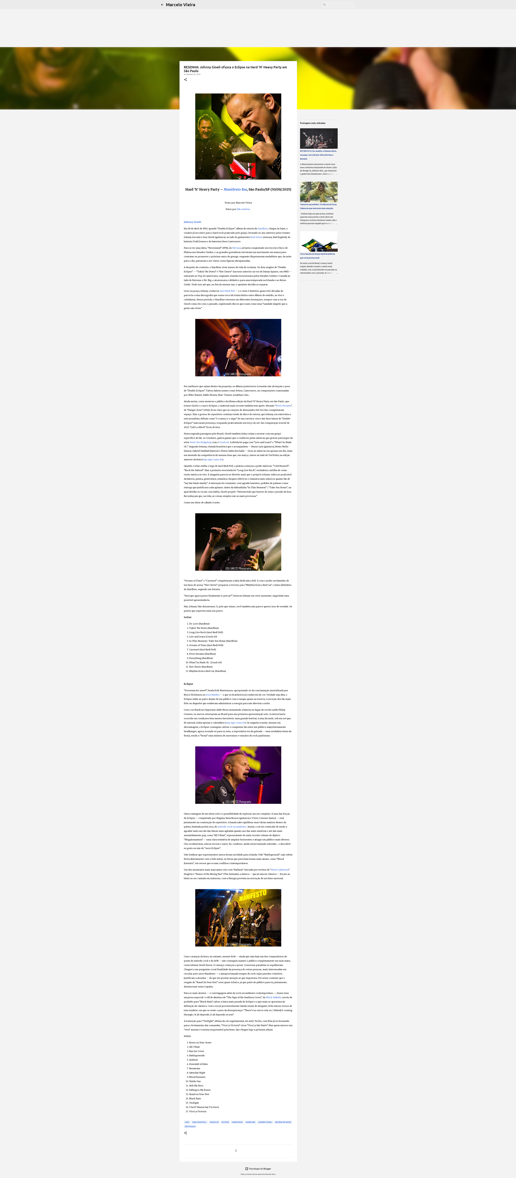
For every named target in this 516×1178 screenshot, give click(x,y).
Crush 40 (224, 442)
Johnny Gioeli (192, 222)
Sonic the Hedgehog (201, 442)
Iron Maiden (212, 694)
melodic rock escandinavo (232, 826)
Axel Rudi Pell (227, 291)
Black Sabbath (273, 997)
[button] (185, 80)
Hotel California (280, 869)
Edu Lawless (243, 209)
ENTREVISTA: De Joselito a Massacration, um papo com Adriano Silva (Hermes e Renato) (318, 155)
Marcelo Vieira (180, 4)
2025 (187, 1122)
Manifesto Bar (235, 189)
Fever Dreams (283, 405)
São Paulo (190, 1126)
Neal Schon (256, 237)
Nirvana (236, 248)
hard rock (237, 1122)
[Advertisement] (258, 19)
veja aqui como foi (212, 459)
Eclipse (225, 1122)
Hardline (263, 228)
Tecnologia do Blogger (259, 1169)
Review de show (283, 1122)
